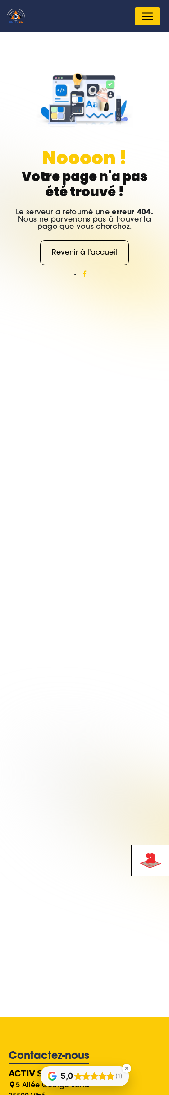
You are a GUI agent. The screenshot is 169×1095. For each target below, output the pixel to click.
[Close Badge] (126, 1068)
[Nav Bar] (147, 16)
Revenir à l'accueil (84, 252)
